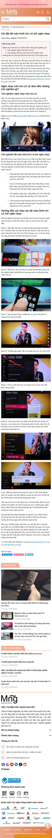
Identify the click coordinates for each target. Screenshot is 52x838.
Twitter (30, 554)
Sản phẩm (28, 830)
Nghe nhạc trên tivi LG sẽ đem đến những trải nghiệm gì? (25, 48)
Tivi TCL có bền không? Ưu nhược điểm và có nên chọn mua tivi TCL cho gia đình (32, 635)
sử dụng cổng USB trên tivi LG (28, 116)
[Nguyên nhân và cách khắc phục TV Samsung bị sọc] (7, 616)
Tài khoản (42, 12)
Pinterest (19, 554)
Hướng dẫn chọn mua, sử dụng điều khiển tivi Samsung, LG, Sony (24, 604)
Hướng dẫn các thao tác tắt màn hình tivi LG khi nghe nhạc (25, 55)
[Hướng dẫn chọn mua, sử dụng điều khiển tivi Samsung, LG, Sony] (26, 585)
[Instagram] (7, 764)
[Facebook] (3, 764)
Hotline (38, 12)
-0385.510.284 (35, 752)
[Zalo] (16, 764)
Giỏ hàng (50, 12)
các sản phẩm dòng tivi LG (21, 159)
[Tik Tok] (20, 764)
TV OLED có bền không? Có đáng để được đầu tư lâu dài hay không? (32, 624)
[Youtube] (12, 764)
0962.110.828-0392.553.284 (17, 752)
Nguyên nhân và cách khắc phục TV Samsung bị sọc (29, 614)
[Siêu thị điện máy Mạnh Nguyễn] (26, 4)
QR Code (4, 797)
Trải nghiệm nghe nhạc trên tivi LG (20, 50)
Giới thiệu (17, 830)
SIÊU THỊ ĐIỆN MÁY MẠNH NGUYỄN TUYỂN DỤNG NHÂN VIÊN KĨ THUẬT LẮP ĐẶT (24, 671)
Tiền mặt (12, 797)
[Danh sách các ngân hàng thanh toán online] (26, 815)
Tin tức (37, 830)
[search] (47, 19)
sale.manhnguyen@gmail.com (18, 758)
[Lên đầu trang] (48, 819)
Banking (26, 797)
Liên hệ (46, 830)
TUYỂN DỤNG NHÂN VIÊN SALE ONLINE (17, 662)
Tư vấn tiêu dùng (16, 27)
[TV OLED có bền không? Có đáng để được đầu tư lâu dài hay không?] (7, 626)
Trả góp (19, 797)
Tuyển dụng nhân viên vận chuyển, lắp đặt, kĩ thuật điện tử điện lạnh (25, 682)
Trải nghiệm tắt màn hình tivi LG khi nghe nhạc (25, 53)
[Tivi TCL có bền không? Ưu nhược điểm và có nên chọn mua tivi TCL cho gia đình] (7, 636)
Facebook (8, 554)
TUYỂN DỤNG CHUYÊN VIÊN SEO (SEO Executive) (21, 654)
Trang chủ (5, 27)
